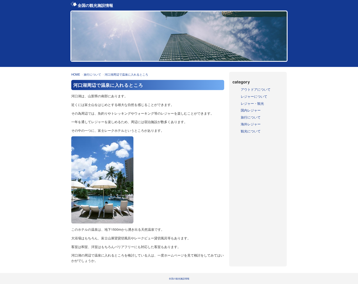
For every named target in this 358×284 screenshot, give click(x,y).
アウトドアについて (256, 89)
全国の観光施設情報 (95, 5)
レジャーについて (254, 96)
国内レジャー (251, 110)
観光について (251, 131)
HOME (75, 74)
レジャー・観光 (252, 103)
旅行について (92, 74)
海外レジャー (251, 124)
